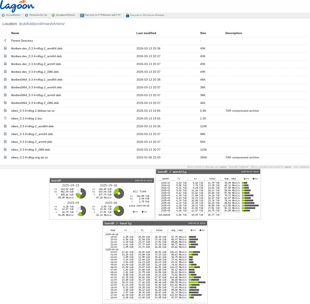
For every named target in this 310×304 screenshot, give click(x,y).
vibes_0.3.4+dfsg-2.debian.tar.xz (33, 110)
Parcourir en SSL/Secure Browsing (147, 15)
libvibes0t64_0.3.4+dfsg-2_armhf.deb (36, 95)
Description (233, 33)
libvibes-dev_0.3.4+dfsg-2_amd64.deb (36, 48)
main (46, 23)
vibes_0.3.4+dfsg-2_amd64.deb (32, 126)
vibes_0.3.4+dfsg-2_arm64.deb (32, 134)
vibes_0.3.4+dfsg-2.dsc (26, 118)
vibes (59, 23)
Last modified (146, 33)
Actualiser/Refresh (65, 15)
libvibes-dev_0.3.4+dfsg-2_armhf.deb (36, 64)
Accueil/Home (13, 15)
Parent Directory (22, 40)
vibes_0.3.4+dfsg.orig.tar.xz (29, 157)
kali (30, 23)
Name (15, 33)
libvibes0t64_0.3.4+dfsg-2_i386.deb (35, 103)
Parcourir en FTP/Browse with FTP (102, 15)
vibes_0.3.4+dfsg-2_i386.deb (30, 149)
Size (203, 33)
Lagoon (223, 167)
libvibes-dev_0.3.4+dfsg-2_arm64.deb (36, 56)
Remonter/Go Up (38, 15)
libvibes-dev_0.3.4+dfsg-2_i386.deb (35, 71)
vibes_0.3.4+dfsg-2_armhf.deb (31, 141)
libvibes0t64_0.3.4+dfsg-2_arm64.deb (36, 87)
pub (23, 23)
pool (37, 23)
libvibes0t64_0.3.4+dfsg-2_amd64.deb (36, 79)
